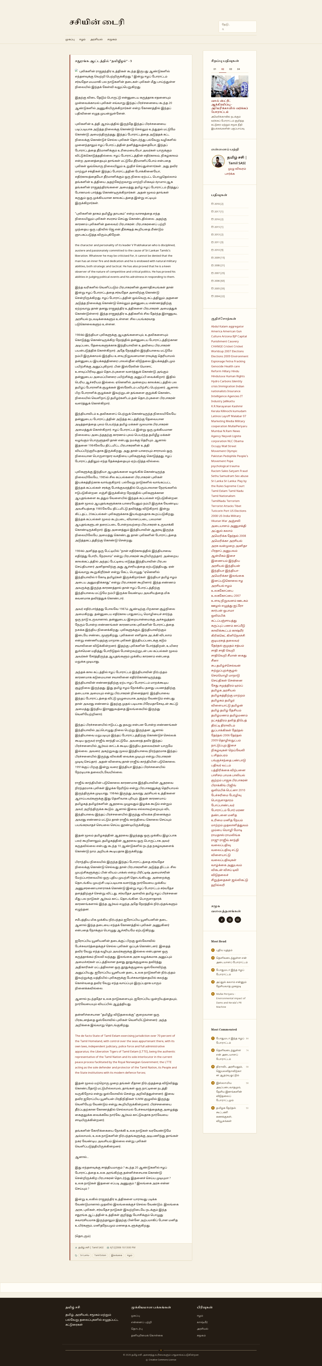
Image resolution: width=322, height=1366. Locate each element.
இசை (230, 548)
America (216, 324)
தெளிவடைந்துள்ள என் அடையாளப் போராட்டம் (232, 953)
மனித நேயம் (233, 813)
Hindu (235, 364)
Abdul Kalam (219, 319)
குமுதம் (228, 638)
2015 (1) (218, 219)
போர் (231, 803)
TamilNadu (218, 494)
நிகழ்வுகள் (219, 743)
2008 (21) (219, 258)
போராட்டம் (219, 803)
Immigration (226, 379)
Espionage (218, 354)
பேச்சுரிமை (219, 788)
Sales (224, 464)
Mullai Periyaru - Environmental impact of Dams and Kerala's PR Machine (231, 993)
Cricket (228, 339)
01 (214, 69)
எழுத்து (227, 598)
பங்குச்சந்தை (221, 753)
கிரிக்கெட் (218, 628)
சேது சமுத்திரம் (222, 678)
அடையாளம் (220, 519)
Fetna (229, 354)
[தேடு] (223, 29)
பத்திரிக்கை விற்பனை (228, 763)
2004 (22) (219, 289)
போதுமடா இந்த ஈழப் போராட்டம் (230, 965)
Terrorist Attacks (222, 499)
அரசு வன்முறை (223, 538)
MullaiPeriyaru (237, 419)
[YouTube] (238, 912)
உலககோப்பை (222, 583)
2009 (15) (219, 250)
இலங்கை (116, 1255)
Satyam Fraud (238, 464)
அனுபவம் (230, 544)
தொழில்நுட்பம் (230, 733)
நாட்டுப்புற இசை (223, 738)
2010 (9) (218, 242)
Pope (230, 454)
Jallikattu (229, 394)
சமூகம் (112, 39)
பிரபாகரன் (240, 773)
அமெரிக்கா (219, 533)
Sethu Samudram (222, 469)
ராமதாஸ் (218, 828)
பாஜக (226, 773)
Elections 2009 (220, 349)
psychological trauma (225, 459)
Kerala (215, 404)
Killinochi (226, 404)
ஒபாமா (228, 603)
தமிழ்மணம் (220, 708)
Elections (238, 344)
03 (230, 69)
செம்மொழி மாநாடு (225, 668)
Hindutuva (218, 369)
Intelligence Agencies (225, 389)
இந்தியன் (232, 558)
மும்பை (216, 823)
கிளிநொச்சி (236, 628)
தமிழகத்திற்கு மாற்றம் (228, 688)
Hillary (226, 364)
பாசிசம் (216, 768)
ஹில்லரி (218, 878)
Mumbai (216, 424)
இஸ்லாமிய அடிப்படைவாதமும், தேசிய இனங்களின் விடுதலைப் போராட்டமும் (229, 1084)
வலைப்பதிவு (221, 838)
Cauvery (233, 334)
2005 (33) (219, 281)
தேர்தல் (237, 723)
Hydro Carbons (221, 374)
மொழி (228, 823)
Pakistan (217, 449)
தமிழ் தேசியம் (230, 703)
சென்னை (235, 673)
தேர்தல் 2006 (220, 728)
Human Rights (235, 369)
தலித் (232, 713)
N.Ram (227, 424)
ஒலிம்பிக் (218, 608)
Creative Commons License (162, 1360)
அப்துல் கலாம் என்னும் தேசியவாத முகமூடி (229, 103)
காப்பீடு (239, 618)
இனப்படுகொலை (224, 573)
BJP (234, 329)
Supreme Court (234, 479)
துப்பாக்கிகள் (221, 723)
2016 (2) (218, 212)
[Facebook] (222, 912)
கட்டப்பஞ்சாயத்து (224, 613)
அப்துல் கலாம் (222, 524)
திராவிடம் (228, 718)
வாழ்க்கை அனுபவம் (226, 858)
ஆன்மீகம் (218, 548)
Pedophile (229, 449)
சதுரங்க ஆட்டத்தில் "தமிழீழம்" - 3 (103, 61)
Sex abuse (241, 469)
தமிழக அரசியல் (223, 683)
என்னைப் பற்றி (141, 1322)
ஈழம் (82, 39)
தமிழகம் (217, 693)
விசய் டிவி (231, 863)
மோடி (238, 823)
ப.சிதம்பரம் (219, 748)
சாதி (214, 643)
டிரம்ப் (239, 678)
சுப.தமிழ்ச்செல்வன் (226, 658)
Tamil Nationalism (223, 489)
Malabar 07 (238, 409)
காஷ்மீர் (238, 623)
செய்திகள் (219, 673)
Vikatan (216, 514)
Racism (216, 464)
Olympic (232, 444)
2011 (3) (218, 235)
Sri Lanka (84, 1255)
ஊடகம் (242, 593)
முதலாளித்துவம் (235, 818)
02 (222, 69)
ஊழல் (216, 598)
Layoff (226, 409)
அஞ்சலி (234, 514)
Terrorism (233, 494)
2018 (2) (218, 196)
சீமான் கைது (237, 648)
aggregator (236, 319)
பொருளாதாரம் (222, 793)
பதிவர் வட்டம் (221, 758)
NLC (230, 434)
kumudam (239, 404)
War (224, 514)
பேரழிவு (235, 788)
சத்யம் (239, 638)
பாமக (227, 768)
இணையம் (219, 553)
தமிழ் (215, 703)
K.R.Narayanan (221, 399)
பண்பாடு (239, 753)
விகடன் (217, 863)
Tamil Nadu (236, 484)
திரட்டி (215, 718)
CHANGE (217, 339)
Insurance (233, 384)
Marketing (218, 414)
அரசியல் (96, 39)
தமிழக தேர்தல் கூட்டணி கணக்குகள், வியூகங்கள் (226, 1107)
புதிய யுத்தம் (224, 943)
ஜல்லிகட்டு (240, 873)
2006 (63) (219, 273)
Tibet (237, 499)
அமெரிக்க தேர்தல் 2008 (228, 528)
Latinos (216, 409)
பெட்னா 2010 (235, 783)
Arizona (227, 329)
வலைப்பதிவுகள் (223, 853)
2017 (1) (218, 204)
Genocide (217, 359)
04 (238, 69)
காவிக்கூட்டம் (221, 623)
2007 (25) (219, 265)
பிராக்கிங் (218, 778)
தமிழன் (237, 698)
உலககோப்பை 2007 (226, 588)
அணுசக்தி (238, 519)
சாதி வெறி (227, 643)
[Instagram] (230, 912)
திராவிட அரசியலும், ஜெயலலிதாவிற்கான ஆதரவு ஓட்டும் (229, 1064)
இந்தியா (217, 563)
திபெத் (242, 713)
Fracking (239, 354)
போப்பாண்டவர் (222, 798)
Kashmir (237, 399)
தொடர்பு (137, 1328)
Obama (239, 434)
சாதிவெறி (219, 648)
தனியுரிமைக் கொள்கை (147, 1335)
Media (230, 414)
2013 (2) (218, 227)
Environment (239, 349)
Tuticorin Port (220, 504)
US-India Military (230, 508)
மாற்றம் (217, 818)
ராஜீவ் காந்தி (229, 833)
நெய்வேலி (236, 743)
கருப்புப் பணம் (222, 618)
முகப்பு (70, 39)
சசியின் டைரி (97, 22)
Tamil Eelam (100, 1255)
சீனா (215, 653)
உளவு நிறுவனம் (223, 593)
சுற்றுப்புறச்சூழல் (224, 663)
